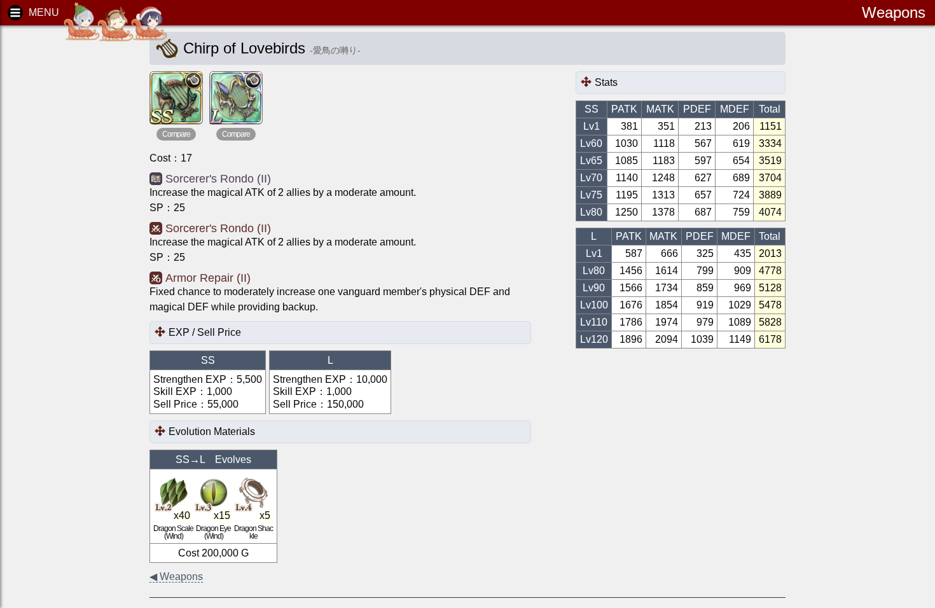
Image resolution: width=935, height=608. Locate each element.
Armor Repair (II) (208, 278)
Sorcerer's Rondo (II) (218, 178)
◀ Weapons (176, 576)
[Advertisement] (63, 229)
